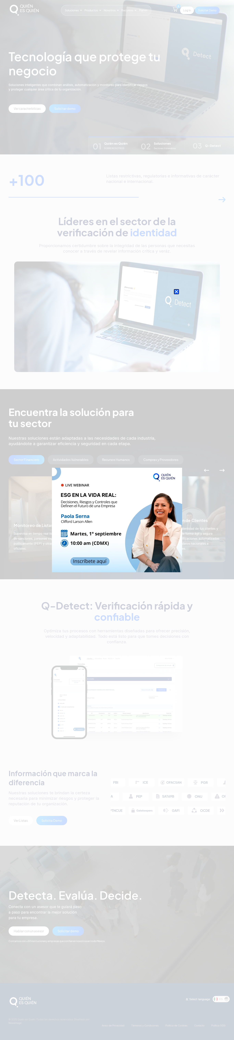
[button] (176, 291)
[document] (117, 520)
